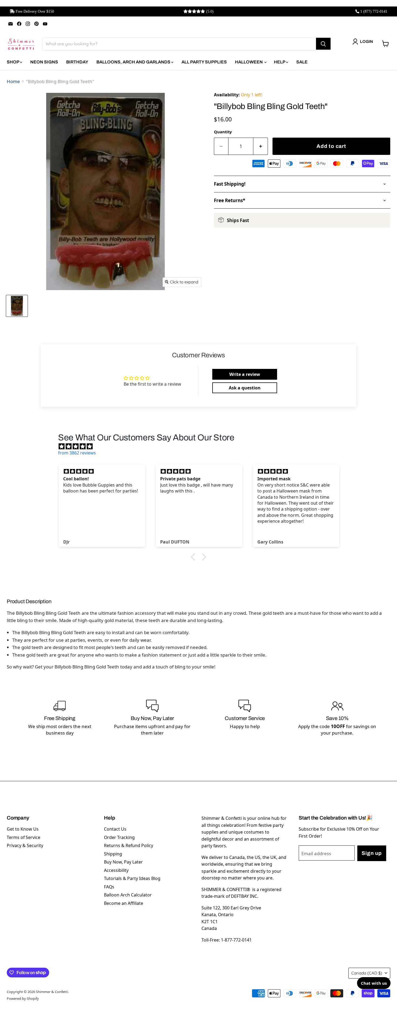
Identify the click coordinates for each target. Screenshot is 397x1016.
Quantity (223, 131)
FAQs (109, 887)
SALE (302, 62)
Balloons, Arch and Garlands (133, 62)
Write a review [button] (244, 374)
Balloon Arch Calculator (128, 895)
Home (13, 81)
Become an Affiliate (123, 903)
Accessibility (116, 870)
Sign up (372, 853)
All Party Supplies (204, 62)
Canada (366, 973)
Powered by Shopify (23, 998)
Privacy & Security (25, 845)
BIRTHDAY (77, 62)
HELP (280, 62)
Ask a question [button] (245, 388)
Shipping (113, 854)
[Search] (323, 44)
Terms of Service (23, 837)
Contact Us (115, 829)
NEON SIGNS (44, 62)
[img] (201, 446)
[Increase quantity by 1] (260, 146)
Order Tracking (119, 837)
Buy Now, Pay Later (123, 862)
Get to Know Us (23, 829)
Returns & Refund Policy (128, 845)
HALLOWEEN (249, 62)
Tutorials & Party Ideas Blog (132, 878)
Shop (13, 62)
